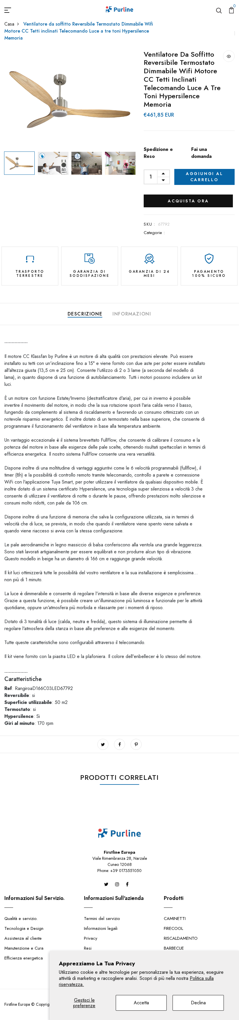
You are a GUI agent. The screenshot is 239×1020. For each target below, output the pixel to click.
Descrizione (85, 314)
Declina (198, 1002)
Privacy (90, 938)
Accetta (141, 1002)
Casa (9, 24)
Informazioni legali (100, 928)
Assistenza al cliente (23, 938)
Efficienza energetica (23, 958)
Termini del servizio (102, 918)
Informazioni (132, 314)
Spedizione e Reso (158, 153)
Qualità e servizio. (21, 918)
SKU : (149, 224)
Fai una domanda (201, 153)
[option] (69, 99)
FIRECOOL (173, 928)
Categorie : (154, 232)
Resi (88, 948)
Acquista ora (188, 201)
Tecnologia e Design (23, 928)
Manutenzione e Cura (23, 948)
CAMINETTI (175, 918)
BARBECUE (174, 948)
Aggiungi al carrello (204, 177)
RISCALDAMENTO (181, 938)
